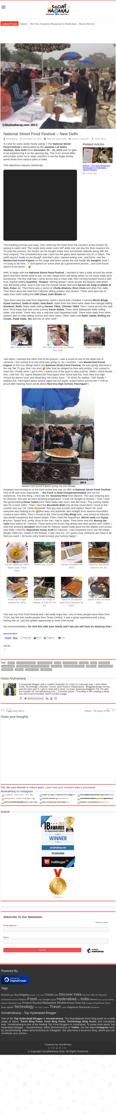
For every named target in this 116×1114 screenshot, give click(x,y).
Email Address (10, 925)
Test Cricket (38, 1007)
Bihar (11, 663)
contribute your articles (14, 1033)
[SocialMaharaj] (58, 8)
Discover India (53, 139)
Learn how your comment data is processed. (70, 787)
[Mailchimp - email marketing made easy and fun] (95, 953)
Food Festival (70, 663)
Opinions (12, 1003)
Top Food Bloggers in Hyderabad (66, 1024)
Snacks (19, 669)
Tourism (46, 1007)
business (32, 995)
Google (46, 999)
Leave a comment (80, 139)
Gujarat (84, 663)
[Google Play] (65, 1048)
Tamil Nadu (46, 669)
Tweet (8, 637)
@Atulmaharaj (59, 1027)
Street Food (32, 669)
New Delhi (56, 666)
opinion (4, 1003)
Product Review (32, 1002)
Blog (16, 995)
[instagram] (63, 1048)
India (94, 663)
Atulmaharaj (11, 139)
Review (70, 1003)
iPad (99, 1000)
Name (6, 937)
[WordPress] (59, 1048)
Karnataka (104, 663)
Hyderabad (66, 999)
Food (63, 139)
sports (10, 1007)
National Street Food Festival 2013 (33, 666)
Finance (22, 999)
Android (5, 995)
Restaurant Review (54, 1002)
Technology (24, 1007)
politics (19, 1003)
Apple (12, 995)
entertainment (6, 1000)
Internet (93, 999)
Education (103, 995)
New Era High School (74, 666)
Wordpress (95, 1007)
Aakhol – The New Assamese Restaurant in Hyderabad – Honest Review (57, 23)
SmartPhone (98, 1003)
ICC (78, 1000)
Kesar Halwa (8, 666)
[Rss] (49, 1048)
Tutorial (63, 1007)
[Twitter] (54, 1048)
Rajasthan (7, 669)
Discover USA (88, 995)
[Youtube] (57, 1048)
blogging (24, 994)
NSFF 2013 (91, 666)
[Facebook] (51, 1048)
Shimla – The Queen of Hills (97, 710)
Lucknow (104, 1000)
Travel (55, 1006)
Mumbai (111, 1000)
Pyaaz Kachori (106, 666)
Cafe (38, 995)
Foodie (39, 1000)
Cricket (49, 994)
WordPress (65, 1044)
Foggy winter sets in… (16, 710)
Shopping (89, 1003)
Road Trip (80, 1002)
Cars (42, 995)
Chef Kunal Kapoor (26, 663)
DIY (96, 995)
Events (15, 1000)
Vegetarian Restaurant (79, 1007)
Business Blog (89, 1030)
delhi (56, 995)
